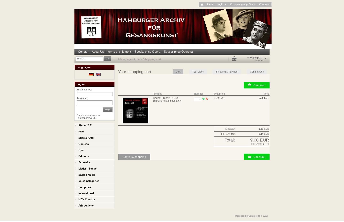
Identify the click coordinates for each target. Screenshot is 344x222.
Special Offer (86, 137)
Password (82, 98)
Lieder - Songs (87, 168)
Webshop (240, 216)
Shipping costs (262, 144)
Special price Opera (147, 51)
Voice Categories (88, 180)
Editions (83, 156)
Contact (83, 51)
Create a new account (88, 115)
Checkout (264, 4)
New (81, 131)
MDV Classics (86, 199)
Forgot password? (86, 118)
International (86, 193)
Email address (84, 89)
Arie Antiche (86, 205)
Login (221, 4)
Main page (125, 59)
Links (210, 4)
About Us (98, 51)
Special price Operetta (178, 51)
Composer (84, 187)
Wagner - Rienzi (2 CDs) (166, 98)
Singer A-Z (85, 125)
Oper (137, 59)
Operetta (83, 144)
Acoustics (84, 162)
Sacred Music (86, 174)
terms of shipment (119, 51)
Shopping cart (152, 59)
